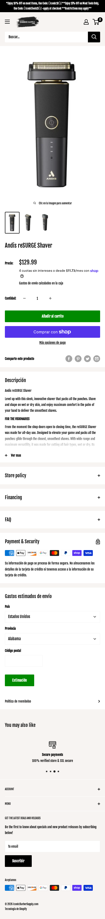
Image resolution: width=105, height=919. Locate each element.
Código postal (13, 651)
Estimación (19, 680)
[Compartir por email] (96, 358)
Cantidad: (10, 298)
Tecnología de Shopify (16, 909)
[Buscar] (94, 37)
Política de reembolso (18, 701)
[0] (96, 22)
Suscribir (18, 861)
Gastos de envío (28, 283)
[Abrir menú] (7, 22)
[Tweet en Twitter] (87, 358)
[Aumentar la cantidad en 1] (50, 298)
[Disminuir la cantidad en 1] (24, 298)
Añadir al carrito (52, 316)
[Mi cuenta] (86, 22)
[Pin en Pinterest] (78, 358)
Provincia (10, 628)
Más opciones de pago (52, 343)
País (7, 607)
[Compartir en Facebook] (68, 358)
